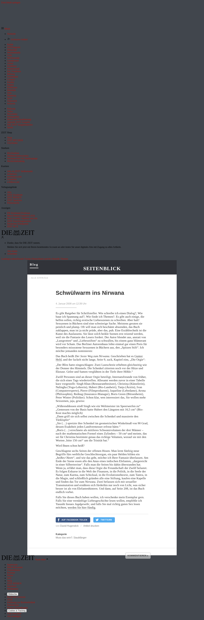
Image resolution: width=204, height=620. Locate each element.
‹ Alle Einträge (39, 278)
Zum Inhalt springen (10, 2)
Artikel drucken (91, 526)
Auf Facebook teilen (74, 520)
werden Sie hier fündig (81, 507)
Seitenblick (102, 268)
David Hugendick (69, 526)
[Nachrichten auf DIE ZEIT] (18, 234)
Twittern (106, 520)
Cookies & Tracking (16, 611)
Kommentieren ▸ (138, 555)
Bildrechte (12, 594)
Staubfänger (79, 537)
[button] (5, 28)
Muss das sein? (64, 537)
